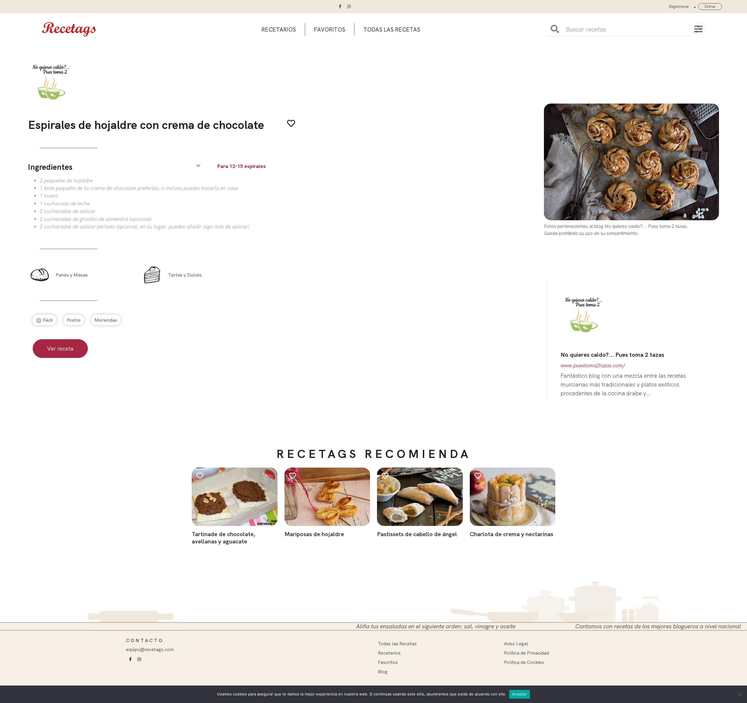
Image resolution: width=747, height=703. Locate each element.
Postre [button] (74, 320)
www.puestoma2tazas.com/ (593, 365)
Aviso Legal (516, 643)
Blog (383, 671)
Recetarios (278, 29)
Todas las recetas (391, 29)
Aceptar (519, 694)
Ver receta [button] (60, 348)
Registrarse (679, 6)
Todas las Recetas (397, 643)
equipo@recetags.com (150, 649)
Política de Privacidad (526, 653)
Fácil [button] (47, 320)
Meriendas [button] (106, 320)
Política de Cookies (524, 662)
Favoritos (329, 29)
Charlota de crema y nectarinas (511, 534)
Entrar (710, 6)
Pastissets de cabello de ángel (417, 534)
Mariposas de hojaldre (314, 534)
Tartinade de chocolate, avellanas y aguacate (223, 537)
